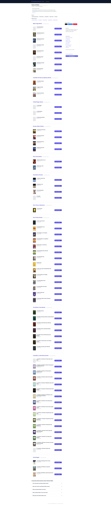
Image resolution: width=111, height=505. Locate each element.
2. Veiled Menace (39, 111)
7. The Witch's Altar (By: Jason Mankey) (43, 346)
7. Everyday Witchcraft (40, 256)
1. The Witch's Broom (40, 310)
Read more (33, 12)
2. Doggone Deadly (39, 87)
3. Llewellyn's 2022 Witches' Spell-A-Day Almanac (44, 472)
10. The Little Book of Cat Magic (41, 274)
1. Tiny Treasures (39, 208)
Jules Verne (67, 43)
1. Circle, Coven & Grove (40, 220)
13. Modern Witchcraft (40, 292)
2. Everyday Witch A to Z (40, 226)
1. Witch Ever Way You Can (41, 159)
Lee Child (67, 47)
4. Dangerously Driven (40, 147)
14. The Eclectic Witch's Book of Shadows (43, 298)
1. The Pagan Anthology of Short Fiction (43, 460)
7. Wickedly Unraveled (40, 62)
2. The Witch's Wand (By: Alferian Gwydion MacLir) (45, 316)
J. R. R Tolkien (68, 42)
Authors (43, 1)
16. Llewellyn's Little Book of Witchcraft (43, 448)
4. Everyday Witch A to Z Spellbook (42, 238)
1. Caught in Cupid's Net (40, 178)
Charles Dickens (68, 41)
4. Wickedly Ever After (40, 44)
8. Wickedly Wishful (39, 68)
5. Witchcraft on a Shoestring (41, 244)
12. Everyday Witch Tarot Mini (41, 286)
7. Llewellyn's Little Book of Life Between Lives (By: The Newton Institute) (44, 395)
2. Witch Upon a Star (39, 165)
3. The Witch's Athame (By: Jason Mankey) (43, 322)
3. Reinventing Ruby (39, 190)
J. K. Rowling (68, 38)
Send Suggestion (72, 56)
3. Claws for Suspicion (40, 93)
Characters (47, 1)
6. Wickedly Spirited (39, 56)
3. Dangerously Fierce (40, 141)
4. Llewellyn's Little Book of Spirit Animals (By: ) (44, 376)
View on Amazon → (58, 28)
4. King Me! (38, 196)
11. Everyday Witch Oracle (40, 280)
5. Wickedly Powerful (40, 50)
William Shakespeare (69, 37)
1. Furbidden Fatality (40, 81)
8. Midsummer (38, 262)
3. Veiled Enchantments (40, 117)
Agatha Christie (68, 46)
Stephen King (68, 40)
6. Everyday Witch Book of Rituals (42, 250)
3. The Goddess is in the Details (41, 232)
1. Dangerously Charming (40, 129)
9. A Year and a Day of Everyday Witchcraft (43, 268)
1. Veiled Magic (39, 105)
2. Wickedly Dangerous (40, 32)
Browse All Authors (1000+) (70, 49)
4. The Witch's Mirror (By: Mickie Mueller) (43, 328)
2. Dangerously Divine (40, 135)
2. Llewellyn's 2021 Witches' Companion (43, 466)
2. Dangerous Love (39, 184)
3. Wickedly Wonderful (40, 38)
